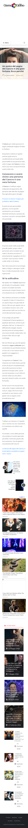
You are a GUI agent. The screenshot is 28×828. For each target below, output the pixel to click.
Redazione (14, 817)
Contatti (20, 817)
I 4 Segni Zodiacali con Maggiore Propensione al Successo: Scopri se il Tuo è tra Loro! (19, 736)
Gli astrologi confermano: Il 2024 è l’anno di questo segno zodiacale (19, 775)
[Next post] (23, 485)
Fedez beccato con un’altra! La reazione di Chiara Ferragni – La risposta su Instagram (14, 667)
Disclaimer (10, 820)
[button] (24, 43)
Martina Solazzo (10, 75)
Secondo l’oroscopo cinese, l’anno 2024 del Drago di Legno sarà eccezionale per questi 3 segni (14, 718)
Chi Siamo (8, 817)
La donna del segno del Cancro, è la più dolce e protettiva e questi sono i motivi (13, 451)
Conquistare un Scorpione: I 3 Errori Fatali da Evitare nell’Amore (19, 795)
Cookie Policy (17, 820)
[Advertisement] (14, 26)
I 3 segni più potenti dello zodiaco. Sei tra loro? (19, 756)
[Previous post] (4, 467)
